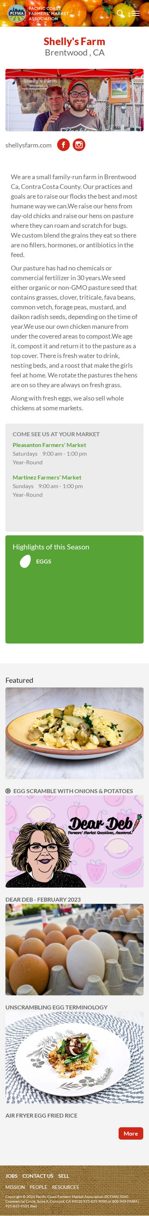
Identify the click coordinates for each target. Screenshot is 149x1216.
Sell (63, 1175)
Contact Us (38, 1175)
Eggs (43, 561)
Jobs (11, 1175)
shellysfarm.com (28, 145)
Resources (65, 1187)
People (38, 1187)
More (131, 1133)
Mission (15, 1187)
